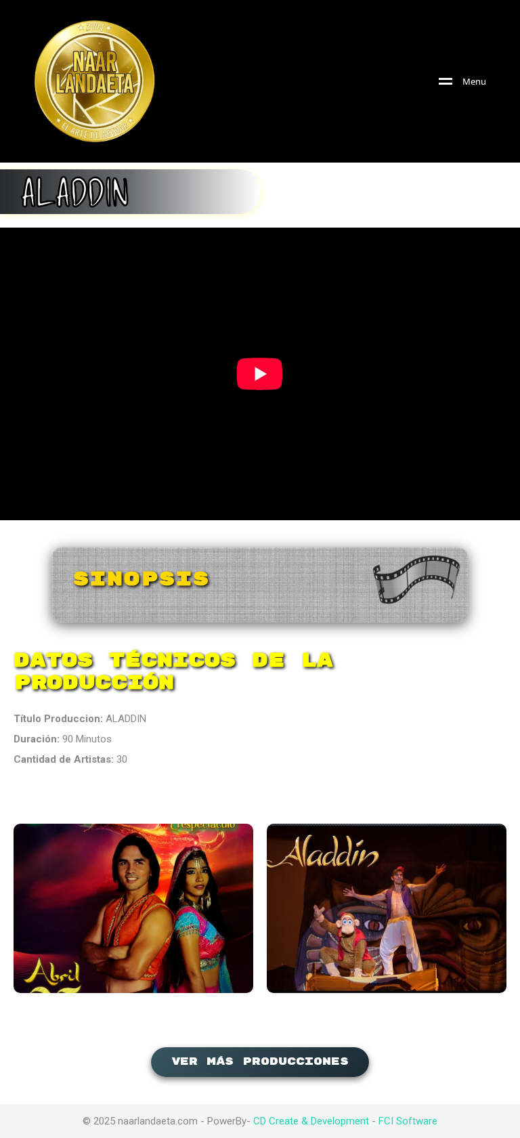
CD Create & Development (311, 1121)
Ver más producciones (260, 1061)
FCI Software (407, 1121)
